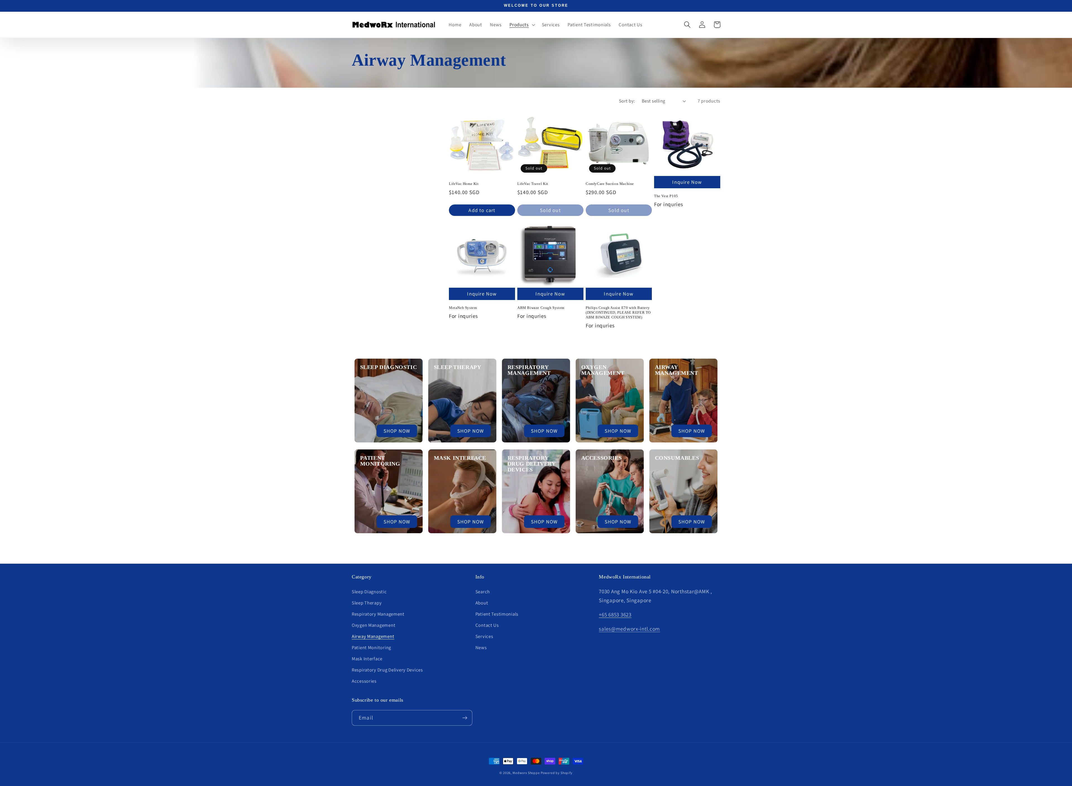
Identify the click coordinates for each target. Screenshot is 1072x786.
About (481, 603)
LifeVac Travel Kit (532, 184)
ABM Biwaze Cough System (540, 308)
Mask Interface (367, 659)
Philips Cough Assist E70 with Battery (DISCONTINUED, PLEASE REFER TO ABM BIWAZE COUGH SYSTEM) (618, 312)
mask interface (460, 458)
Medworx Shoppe (527, 773)
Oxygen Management (602, 370)
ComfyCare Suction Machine (610, 184)
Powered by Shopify (557, 773)
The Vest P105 (666, 196)
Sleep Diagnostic (388, 367)
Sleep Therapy (457, 367)
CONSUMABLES (677, 458)
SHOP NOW (397, 431)
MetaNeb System (463, 308)
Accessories (601, 458)
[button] (522, 25)
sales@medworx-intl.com (629, 628)
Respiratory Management (529, 370)
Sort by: (627, 101)
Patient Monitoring (380, 461)
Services (484, 636)
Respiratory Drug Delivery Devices (387, 670)
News (481, 647)
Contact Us (487, 625)
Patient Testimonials (496, 614)
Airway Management (373, 636)
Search (482, 592)
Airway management (676, 370)
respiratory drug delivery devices (532, 464)
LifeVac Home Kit (464, 184)
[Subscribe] (464, 718)
